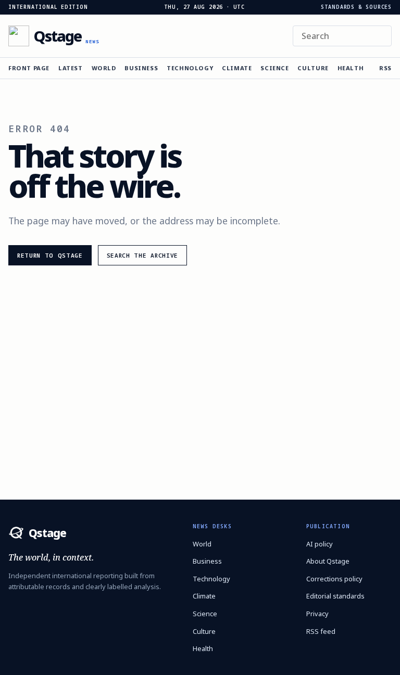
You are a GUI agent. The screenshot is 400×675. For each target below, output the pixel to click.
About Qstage (327, 561)
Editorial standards (335, 596)
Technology (190, 68)
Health (351, 68)
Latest (70, 68)
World (104, 68)
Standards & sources (356, 7)
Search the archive (142, 255)
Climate (237, 68)
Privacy (317, 613)
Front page (28, 68)
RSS (385, 68)
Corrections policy (334, 578)
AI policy (319, 544)
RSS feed (320, 631)
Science (274, 68)
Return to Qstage (50, 255)
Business (141, 68)
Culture (312, 68)
